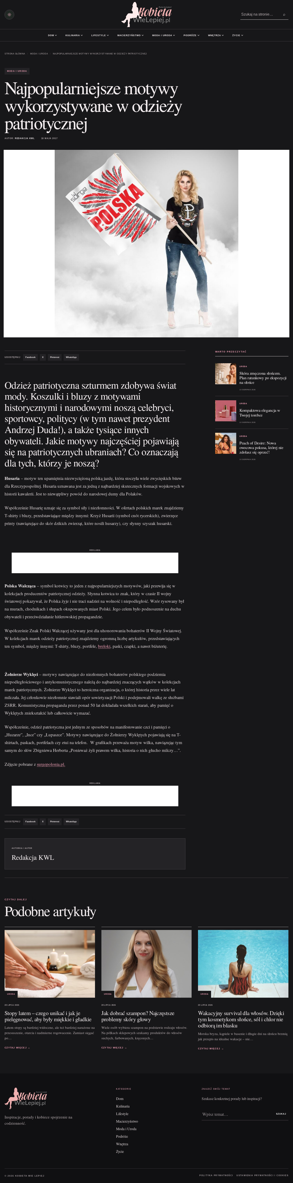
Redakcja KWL (25, 138)
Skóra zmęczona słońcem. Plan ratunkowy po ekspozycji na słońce (263, 377)
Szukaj (281, 1114)
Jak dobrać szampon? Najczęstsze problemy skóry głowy (137, 1016)
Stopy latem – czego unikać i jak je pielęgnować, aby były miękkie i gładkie (48, 1016)
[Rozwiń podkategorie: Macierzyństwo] (142, 35)
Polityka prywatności (216, 1175)
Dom (51, 35)
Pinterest (54, 357)
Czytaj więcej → (17, 1047)
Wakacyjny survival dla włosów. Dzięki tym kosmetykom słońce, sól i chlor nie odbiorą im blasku (241, 1019)
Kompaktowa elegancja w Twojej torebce (259, 412)
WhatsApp (71, 357)
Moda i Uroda (162, 35)
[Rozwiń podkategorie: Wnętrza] (222, 35)
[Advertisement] (95, 563)
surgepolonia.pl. (51, 764)
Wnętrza (214, 35)
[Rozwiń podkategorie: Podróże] (198, 35)
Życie (236, 35)
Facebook (30, 357)
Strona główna (15, 54)
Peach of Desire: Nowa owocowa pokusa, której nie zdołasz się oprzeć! (261, 447)
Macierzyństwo (129, 35)
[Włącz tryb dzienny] (9, 15)
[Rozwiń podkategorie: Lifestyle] (108, 35)
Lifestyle (98, 35)
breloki (104, 646)
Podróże (190, 35)
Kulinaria (72, 35)
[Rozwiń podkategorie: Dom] (56, 35)
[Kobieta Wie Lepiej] (146, 14)
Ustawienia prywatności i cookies (262, 1175)
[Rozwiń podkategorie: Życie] (242, 35)
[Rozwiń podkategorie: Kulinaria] (81, 35)
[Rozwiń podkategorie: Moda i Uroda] (174, 35)
